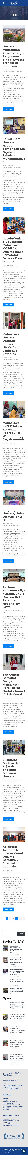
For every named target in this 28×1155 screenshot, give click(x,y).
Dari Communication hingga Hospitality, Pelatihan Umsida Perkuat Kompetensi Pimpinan (16, 961)
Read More (8, 109)
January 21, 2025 (8, 265)
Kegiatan (19, 167)
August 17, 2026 (15, 976)
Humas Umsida (10, 71)
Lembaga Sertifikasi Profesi (10, 1125)
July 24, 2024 (7, 698)
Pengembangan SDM (8, 1103)
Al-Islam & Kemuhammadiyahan (11, 1108)
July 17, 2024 (6, 780)
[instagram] (8, 1153)
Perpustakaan (6, 1109)
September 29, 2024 (9, 443)
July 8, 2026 (12, 1062)
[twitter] (5, 1153)
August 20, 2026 (15, 966)
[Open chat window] (23, 1151)
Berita (19, 525)
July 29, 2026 (13, 1022)
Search (5, 931)
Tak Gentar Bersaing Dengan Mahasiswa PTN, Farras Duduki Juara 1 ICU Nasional (14, 684)
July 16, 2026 (13, 1050)
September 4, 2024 (8, 523)
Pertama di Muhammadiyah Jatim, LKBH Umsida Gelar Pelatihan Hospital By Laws (14, 597)
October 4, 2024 (8, 357)
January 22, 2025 (8, 165)
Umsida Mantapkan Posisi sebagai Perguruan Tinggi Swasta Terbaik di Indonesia (13, 56)
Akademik (5, 1098)
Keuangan (5, 1100)
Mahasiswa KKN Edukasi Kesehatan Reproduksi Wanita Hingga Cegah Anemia (14, 431)
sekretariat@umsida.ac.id (10, 1080)
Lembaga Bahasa (7, 1123)
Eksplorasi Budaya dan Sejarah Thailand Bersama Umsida (12, 768)
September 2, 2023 (8, 870)
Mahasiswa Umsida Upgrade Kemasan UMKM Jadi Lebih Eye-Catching (11, 344)
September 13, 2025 (8, 70)
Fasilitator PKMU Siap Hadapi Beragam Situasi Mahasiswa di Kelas (17, 981)
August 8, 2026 (13, 1009)
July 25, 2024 (7, 610)
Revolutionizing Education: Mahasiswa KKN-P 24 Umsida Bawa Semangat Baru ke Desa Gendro (13, 250)
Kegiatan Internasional (12, 782)
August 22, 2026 (15, 954)
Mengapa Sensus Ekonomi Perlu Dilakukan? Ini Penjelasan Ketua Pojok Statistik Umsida (17, 1030)
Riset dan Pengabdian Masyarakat (12, 1104)
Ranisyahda (9, 167)
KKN (17, 267)
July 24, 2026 (13, 1036)
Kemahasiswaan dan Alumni (10, 1101)
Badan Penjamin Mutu (9, 1119)
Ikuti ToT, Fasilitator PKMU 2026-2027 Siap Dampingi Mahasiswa (16, 990)
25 (20, 919)
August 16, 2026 (15, 985)
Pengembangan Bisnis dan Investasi (13, 1106)
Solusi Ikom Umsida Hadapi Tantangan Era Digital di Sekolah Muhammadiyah (14, 150)
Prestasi (20, 71)
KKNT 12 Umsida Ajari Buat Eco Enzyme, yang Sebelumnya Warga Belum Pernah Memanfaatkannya (17, 1044)
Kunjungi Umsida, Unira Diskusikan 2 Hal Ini (13, 515)
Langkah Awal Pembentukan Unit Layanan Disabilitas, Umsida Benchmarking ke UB (17, 949)
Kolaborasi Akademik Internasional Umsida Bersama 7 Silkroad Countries (13, 856)
